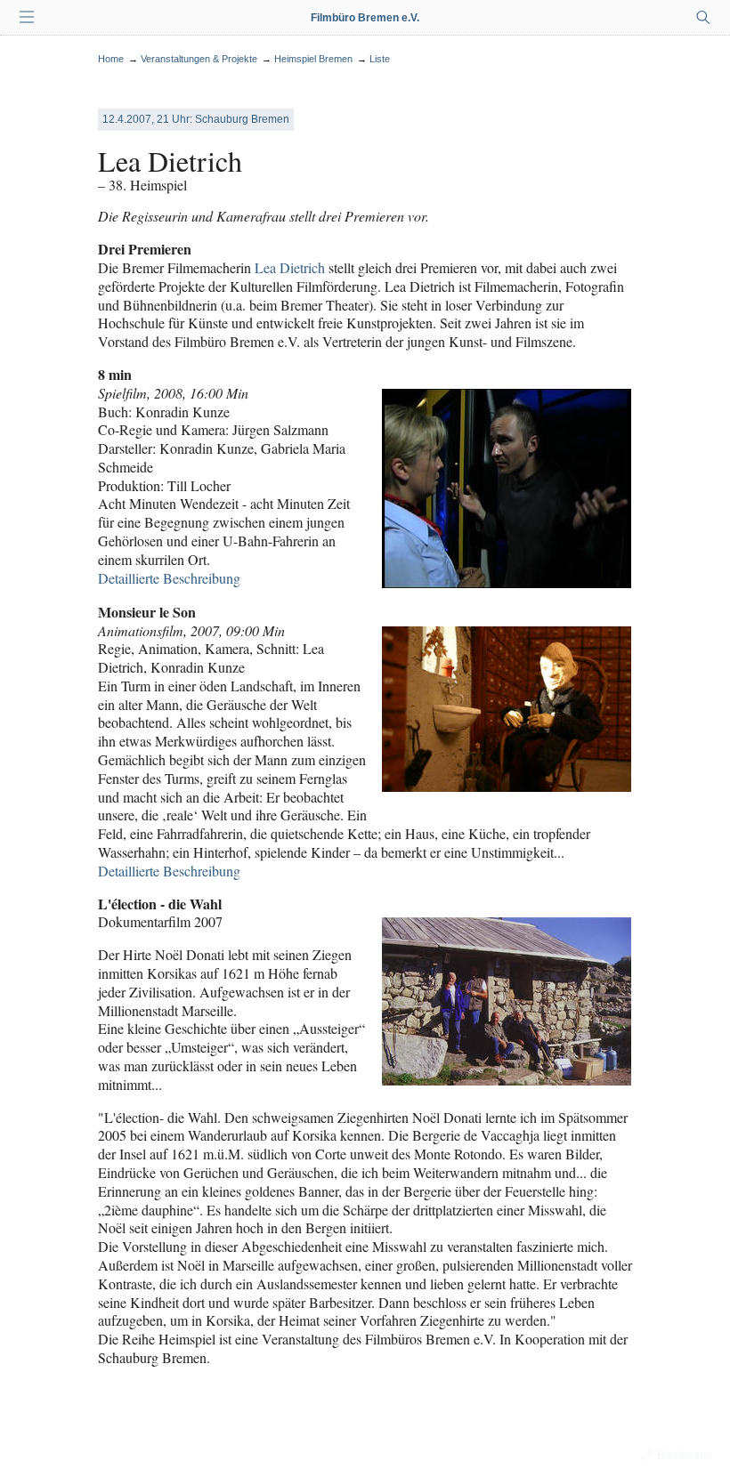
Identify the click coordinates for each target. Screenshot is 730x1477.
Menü (27, 18)
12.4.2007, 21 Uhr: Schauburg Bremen (195, 119)
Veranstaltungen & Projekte (199, 58)
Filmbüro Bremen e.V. (365, 18)
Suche (703, 18)
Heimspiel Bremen (313, 58)
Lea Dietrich (290, 267)
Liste (379, 58)
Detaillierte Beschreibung (169, 578)
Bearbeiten (684, 1455)
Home (111, 58)
